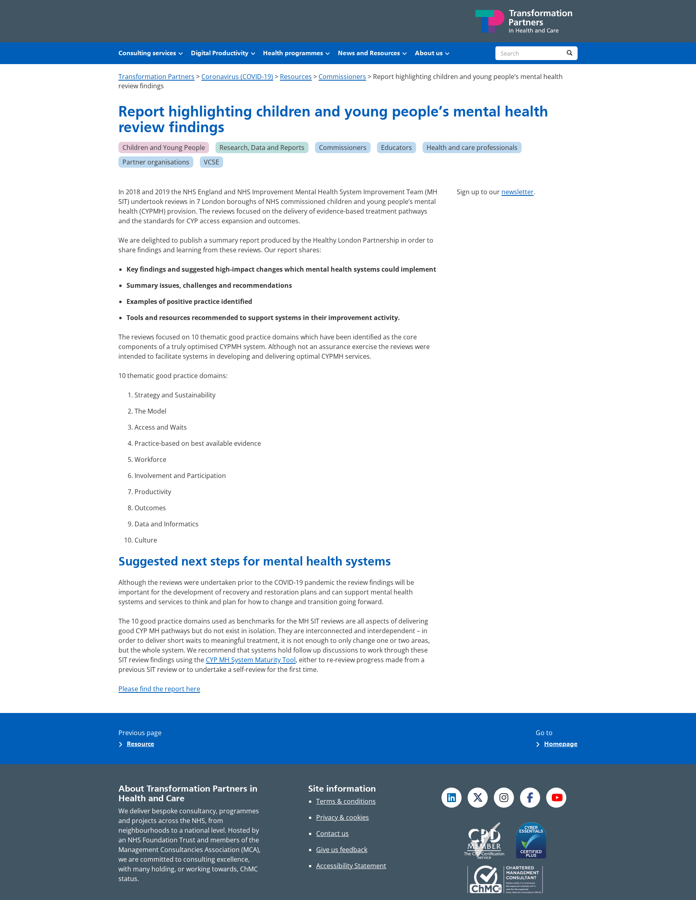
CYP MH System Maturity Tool (251, 659)
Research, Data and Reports (262, 147)
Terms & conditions (346, 801)
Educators (396, 147)
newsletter (517, 191)
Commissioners (343, 147)
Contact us (332, 833)
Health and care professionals (472, 147)
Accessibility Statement (351, 865)
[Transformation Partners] (523, 21)
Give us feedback (341, 849)
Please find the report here (159, 688)
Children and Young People (163, 147)
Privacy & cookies (342, 817)
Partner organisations (155, 162)
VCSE (211, 162)
